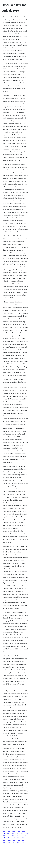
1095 (4, 842)
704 (18, 842)
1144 (4, 840)
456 (13, 835)
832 (25, 835)
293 (13, 833)
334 (8, 837)
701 (14, 842)
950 (27, 833)
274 (4, 833)
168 (9, 831)
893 (23, 837)
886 (22, 833)
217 (19, 840)
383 (8, 833)
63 (17, 835)
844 (4, 837)
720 (19, 831)
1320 (13, 837)
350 (14, 840)
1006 (23, 842)
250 (9, 842)
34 (21, 835)
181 (18, 833)
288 (4, 835)
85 (23, 840)
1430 (14, 831)
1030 (9, 840)
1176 (4, 831)
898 (18, 837)
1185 (23, 831)
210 (8, 835)
